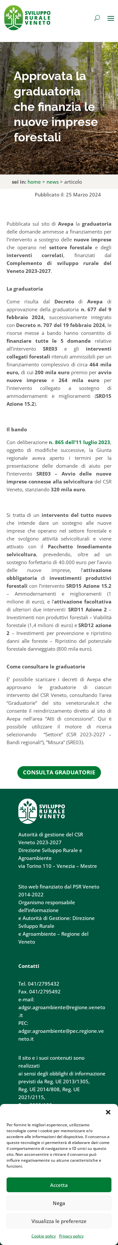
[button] (108, 1112)
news (53, 181)
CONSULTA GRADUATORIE (59, 772)
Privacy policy (71, 1236)
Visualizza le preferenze (59, 1221)
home (34, 181)
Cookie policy (43, 1236)
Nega (59, 1203)
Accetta (59, 1185)
